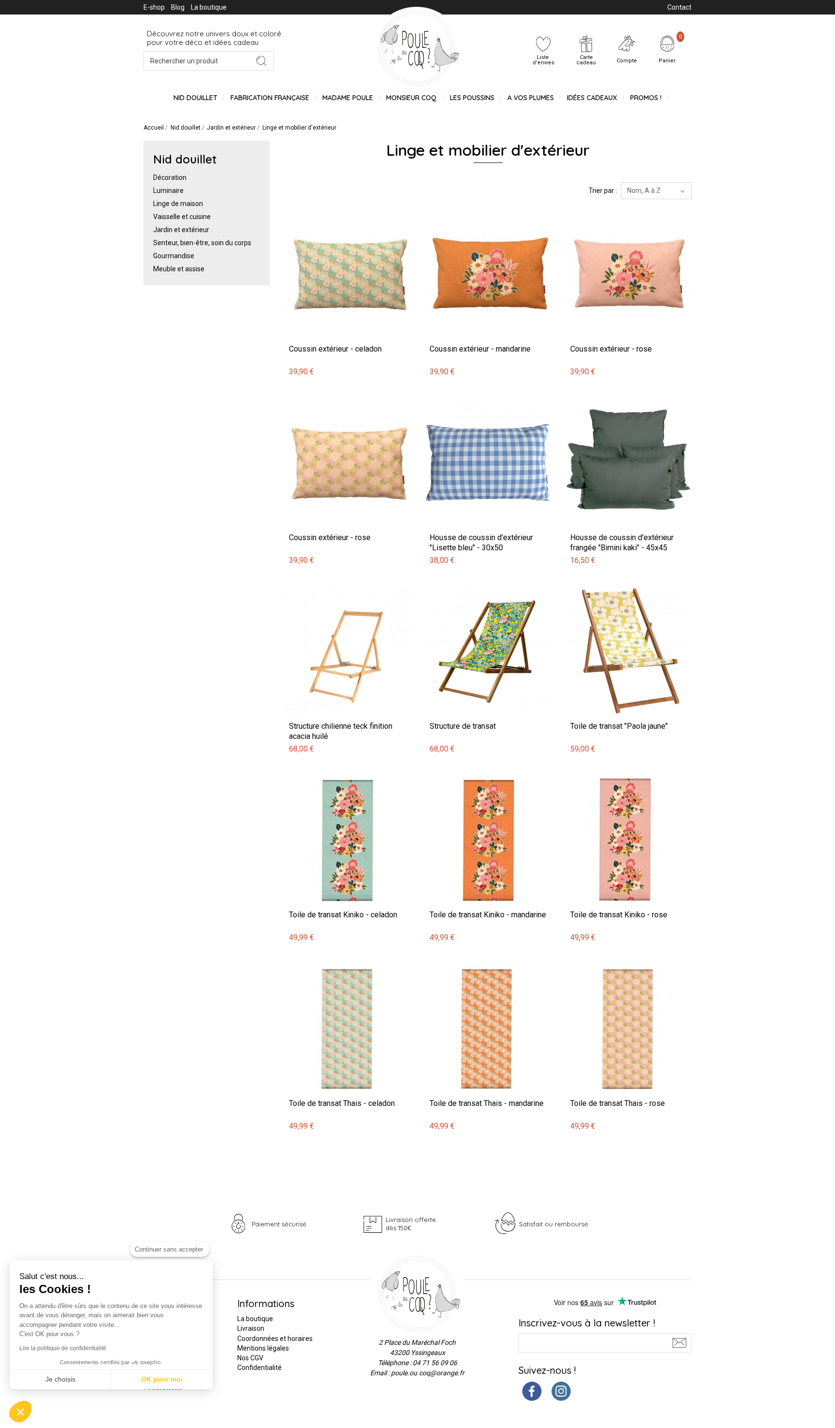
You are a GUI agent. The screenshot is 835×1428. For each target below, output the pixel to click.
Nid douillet (195, 97)
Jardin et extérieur (181, 230)
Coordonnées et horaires (275, 1338)
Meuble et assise (178, 269)
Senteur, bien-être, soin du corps (202, 243)
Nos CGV (250, 1358)
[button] (20, 1411)
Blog (178, 7)
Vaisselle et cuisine (182, 217)
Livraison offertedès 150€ (411, 1224)
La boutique (209, 7)
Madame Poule (347, 97)
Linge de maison (178, 203)
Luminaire (168, 190)
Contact (679, 7)
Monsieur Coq (411, 97)
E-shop (154, 7)
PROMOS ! (646, 97)
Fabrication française (269, 97)
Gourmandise (173, 256)
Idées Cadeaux (592, 97)
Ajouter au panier (311, 205)
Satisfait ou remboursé (553, 1224)
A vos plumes (530, 97)
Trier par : (603, 190)
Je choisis (60, 1379)
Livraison (250, 1328)
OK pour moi (162, 1379)
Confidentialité (259, 1367)
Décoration (170, 177)
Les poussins (472, 97)
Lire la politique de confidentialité (62, 1348)
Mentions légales (263, 1348)
